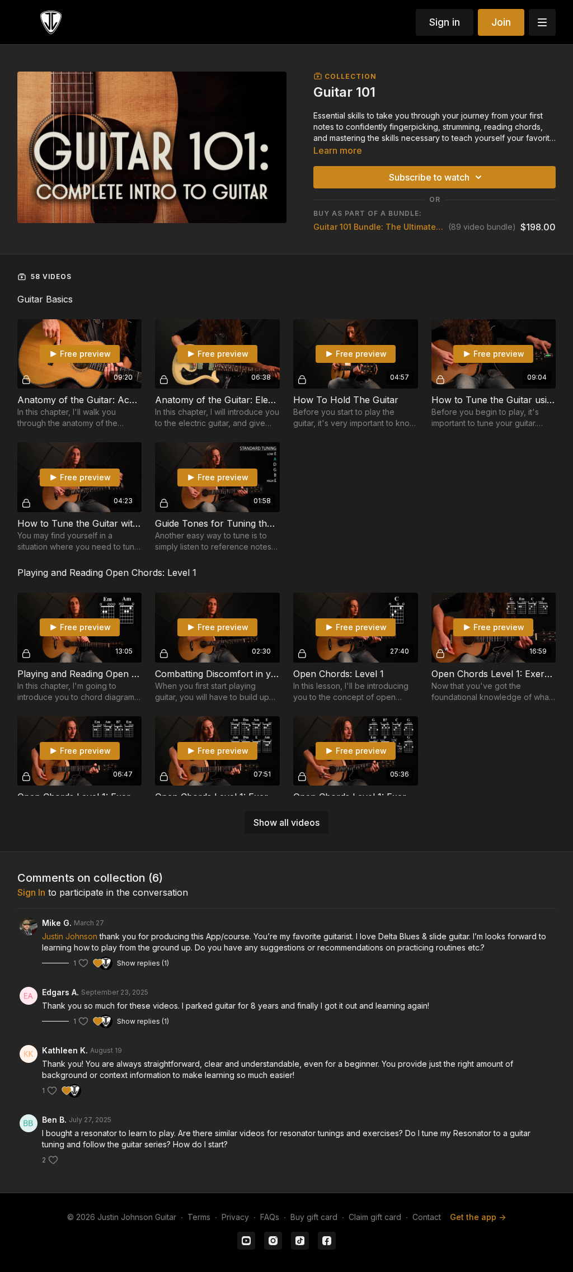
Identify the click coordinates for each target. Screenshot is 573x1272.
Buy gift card (313, 1217)
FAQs (269, 1217)
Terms (198, 1217)
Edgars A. (60, 992)
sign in (31, 892)
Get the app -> (478, 1217)
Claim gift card (375, 1217)
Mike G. (57, 923)
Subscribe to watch (429, 177)
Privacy (235, 1217)
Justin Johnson (69, 936)
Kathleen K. (65, 1050)
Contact (426, 1217)
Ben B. (54, 1119)
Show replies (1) (143, 963)
